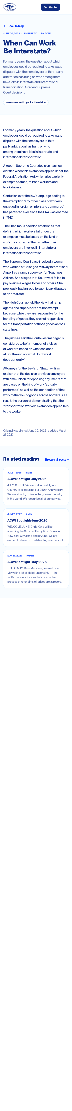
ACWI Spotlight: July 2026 (26, 479)
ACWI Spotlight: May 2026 (27, 562)
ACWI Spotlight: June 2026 (27, 520)
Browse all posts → (57, 459)
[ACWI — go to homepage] (9, 7)
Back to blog (16, 26)
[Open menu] (65, 7)
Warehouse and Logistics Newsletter (26, 102)
